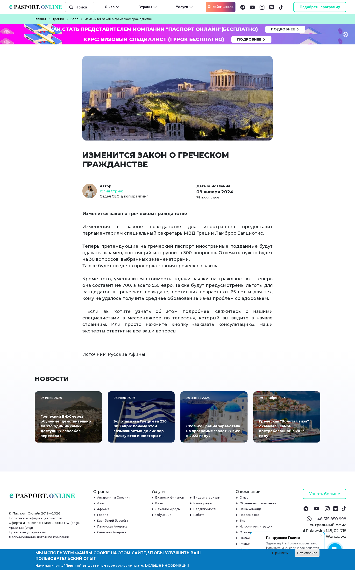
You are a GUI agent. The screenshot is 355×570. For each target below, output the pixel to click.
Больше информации (167, 565)
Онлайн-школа (221, 7)
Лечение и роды (168, 509)
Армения (16, 527)
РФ (67, 523)
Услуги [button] (182, 7)
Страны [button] (145, 7)
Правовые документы (27, 532)
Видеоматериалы (207, 497)
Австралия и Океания (113, 497)
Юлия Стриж (111, 191)
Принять (280, 553)
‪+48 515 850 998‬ (330, 519)
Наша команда (251, 509)
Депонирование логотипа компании (39, 537)
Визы (159, 503)
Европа (102, 515)
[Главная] (37, 7)
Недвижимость (205, 509)
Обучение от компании (258, 503)
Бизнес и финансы (170, 497)
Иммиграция (203, 503)
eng (74, 523)
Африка (103, 509)
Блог (243, 520)
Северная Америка (111, 532)
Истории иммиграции (256, 526)
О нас (244, 497)
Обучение (163, 515)
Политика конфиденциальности (35, 518)
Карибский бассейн (112, 520)
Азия (101, 503)
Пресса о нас (249, 515)
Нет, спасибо (307, 553)
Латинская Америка (112, 526)
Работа (199, 515)
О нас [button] (110, 7)
